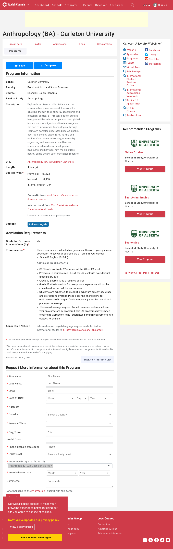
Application (133, 54)
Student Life (134, 115)
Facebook (154, 50)
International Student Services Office (134, 80)
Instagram (155, 63)
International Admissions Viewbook (134, 93)
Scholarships (134, 71)
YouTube (154, 59)
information (38, 490)
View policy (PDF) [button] (21, 526)
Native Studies (134, 152)
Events (130, 62)
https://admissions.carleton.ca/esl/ (83, 329)
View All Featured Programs (142, 272)
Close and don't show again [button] (35, 537)
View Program (145, 169)
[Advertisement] (86, 19)
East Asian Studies (137, 197)
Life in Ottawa (131, 109)
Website (131, 49)
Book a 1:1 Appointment (134, 102)
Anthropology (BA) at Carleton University (51, 161)
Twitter (153, 54)
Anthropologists (38, 224)
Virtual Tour (133, 67)
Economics (132, 242)
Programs (132, 58)
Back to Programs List (97, 359)
